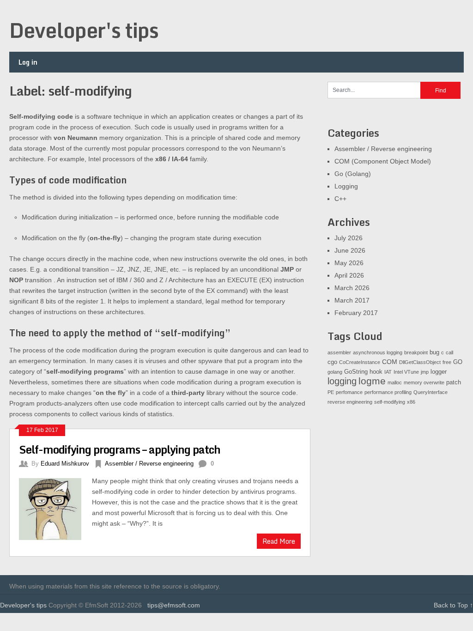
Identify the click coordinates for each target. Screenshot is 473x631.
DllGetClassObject (420, 362)
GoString (356, 372)
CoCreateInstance (359, 362)
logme (372, 381)
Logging (346, 186)
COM (389, 361)
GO (457, 362)
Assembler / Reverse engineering (149, 463)
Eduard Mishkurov (65, 463)
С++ (340, 198)
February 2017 (356, 312)
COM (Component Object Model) (382, 161)
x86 (411, 402)
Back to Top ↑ (453, 605)
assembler (339, 352)
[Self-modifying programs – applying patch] (55, 508)
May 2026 (349, 263)
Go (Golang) (352, 173)
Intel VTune (406, 372)
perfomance (349, 392)
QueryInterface (430, 392)
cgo (332, 362)
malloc (395, 382)
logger (439, 372)
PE (330, 392)
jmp (425, 372)
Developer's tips (83, 30)
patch (453, 382)
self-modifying (389, 402)
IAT (388, 372)
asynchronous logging (377, 352)
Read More (278, 541)
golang (334, 372)
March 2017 (352, 300)
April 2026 (349, 275)
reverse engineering (349, 402)
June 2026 (349, 250)
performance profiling (388, 392)
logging (342, 381)
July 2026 (348, 238)
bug (434, 352)
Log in (27, 62)
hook (376, 372)
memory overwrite (424, 382)
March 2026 (352, 287)
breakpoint (416, 352)
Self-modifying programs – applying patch (119, 449)
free (447, 362)
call (449, 352)
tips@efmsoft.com (173, 605)
